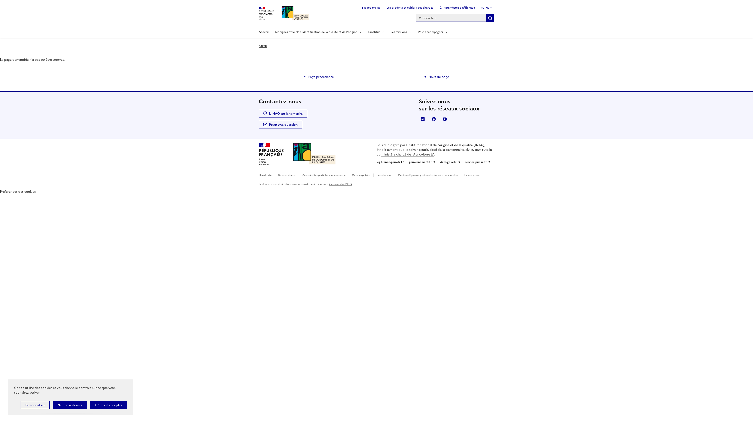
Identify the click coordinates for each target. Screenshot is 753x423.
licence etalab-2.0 (338, 184)
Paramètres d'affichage (459, 8)
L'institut (374, 32)
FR (487, 8)
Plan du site (265, 175)
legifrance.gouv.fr (388, 162)
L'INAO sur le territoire (286, 113)
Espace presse (371, 8)
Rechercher (490, 18)
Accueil (264, 32)
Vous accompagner (430, 32)
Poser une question (283, 124)
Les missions (399, 32)
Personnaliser (35, 405)
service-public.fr (476, 162)
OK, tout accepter (108, 405)
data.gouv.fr (448, 162)
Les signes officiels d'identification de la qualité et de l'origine (316, 32)
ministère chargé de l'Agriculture (405, 154)
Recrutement (384, 175)
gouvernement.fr (420, 162)
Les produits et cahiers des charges (410, 8)
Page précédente (321, 76)
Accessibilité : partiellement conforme (324, 175)
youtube (445, 119)
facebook (434, 119)
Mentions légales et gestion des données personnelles (428, 175)
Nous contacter (287, 175)
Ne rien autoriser (69, 405)
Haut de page (438, 76)
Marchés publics (361, 175)
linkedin (423, 119)
